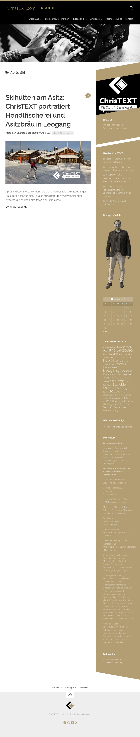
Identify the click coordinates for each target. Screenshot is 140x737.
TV (104, 401)
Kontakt (129, 19)
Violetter (119, 401)
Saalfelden (119, 384)
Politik (109, 385)
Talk (126, 398)
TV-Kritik (110, 401)
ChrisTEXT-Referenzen (63, 133)
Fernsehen (115, 357)
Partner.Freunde (114, 19)
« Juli (105, 331)
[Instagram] (45, 8)
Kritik (115, 367)
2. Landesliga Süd (109, 347)
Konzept (112, 364)
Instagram (70, 687)
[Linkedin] (49, 8)
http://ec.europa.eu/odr (113, 642)
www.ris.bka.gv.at (110, 524)
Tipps (130, 398)
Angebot (95, 19)
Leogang (111, 370)
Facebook (57, 687)
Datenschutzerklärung (112, 663)
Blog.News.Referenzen (57, 19)
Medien (106, 381)
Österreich (108, 407)
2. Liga (118, 347)
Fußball (110, 360)
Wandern (128, 401)
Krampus (108, 367)
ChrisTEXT (33, 19)
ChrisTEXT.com (21, 8)
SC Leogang (117, 391)
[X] (53, 8)
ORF (112, 381)
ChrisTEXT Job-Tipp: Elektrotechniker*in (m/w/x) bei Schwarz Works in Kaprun (117, 178)
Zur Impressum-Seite (112, 443)
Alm (130, 347)
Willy (115, 404)
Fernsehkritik (125, 357)
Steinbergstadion (110, 395)
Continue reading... (16, 206)
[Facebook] (42, 8)
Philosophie (78, 19)
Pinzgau (120, 381)
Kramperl (121, 364)
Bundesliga (107, 354)
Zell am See (123, 404)
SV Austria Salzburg (113, 398)
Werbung (107, 404)
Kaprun (106, 364)
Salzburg (109, 388)
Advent (125, 346)
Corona (126, 354)
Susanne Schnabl (124, 395)
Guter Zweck (122, 361)
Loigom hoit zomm (124, 378)
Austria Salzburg (118, 350)
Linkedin (83, 687)
